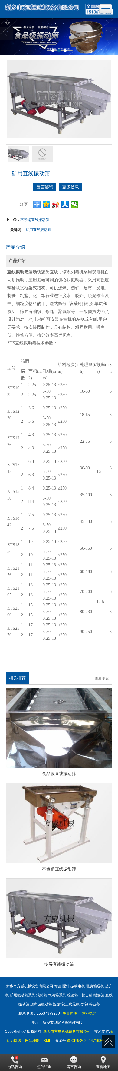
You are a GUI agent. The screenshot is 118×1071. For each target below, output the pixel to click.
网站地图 (32, 1041)
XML (47, 1041)
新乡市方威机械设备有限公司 (66, 1031)
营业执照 (89, 1013)
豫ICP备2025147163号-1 (87, 1041)
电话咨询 (15, 1067)
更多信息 (70, 187)
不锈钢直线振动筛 (34, 219)
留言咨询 (44, 187)
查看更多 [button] (102, 679)
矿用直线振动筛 (38, 229)
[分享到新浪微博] (56, 204)
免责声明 (69, 1013)
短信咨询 (44, 1067)
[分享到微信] (74, 204)
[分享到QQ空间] (46, 204)
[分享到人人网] (65, 204)
